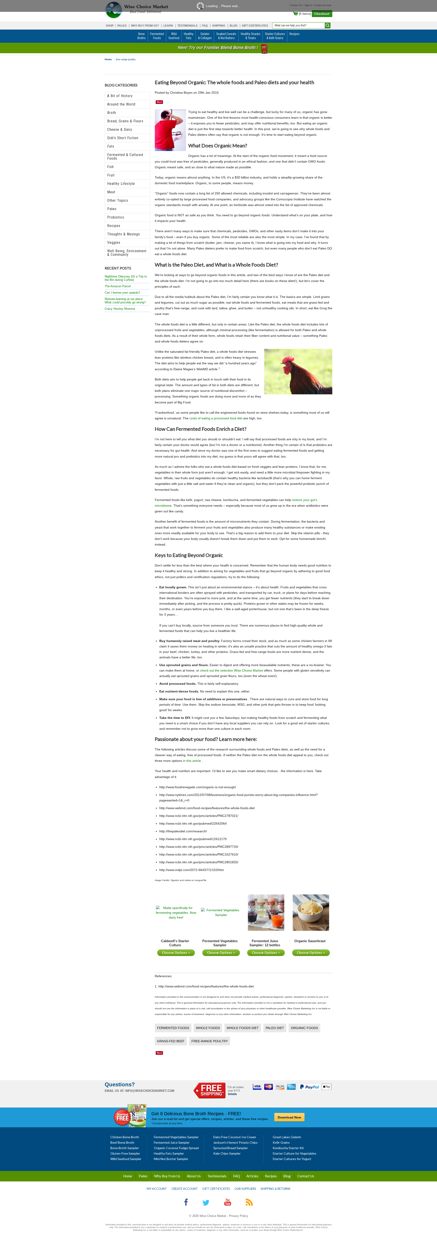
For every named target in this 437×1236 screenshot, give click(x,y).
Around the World (121, 104)
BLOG (233, 25)
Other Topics (117, 200)
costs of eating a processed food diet (216, 418)
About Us (194, 1176)
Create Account (184, 1189)
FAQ (205, 25)
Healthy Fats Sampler (169, 1153)
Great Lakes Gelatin (287, 1137)
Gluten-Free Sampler (125, 1153)
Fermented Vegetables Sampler (176, 1137)
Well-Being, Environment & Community (127, 253)
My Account (157, 1189)
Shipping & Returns (275, 1189)
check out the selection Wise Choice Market (232, 670)
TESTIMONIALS (188, 25)
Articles (252, 1176)
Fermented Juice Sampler (172, 1142)
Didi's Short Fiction (122, 138)
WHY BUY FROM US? (145, 25)
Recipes (113, 226)
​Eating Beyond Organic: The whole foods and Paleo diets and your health (234, 82)
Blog (287, 1176)
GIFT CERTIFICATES (255, 25)
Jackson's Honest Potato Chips (235, 1142)
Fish (110, 167)
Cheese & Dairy (119, 129)
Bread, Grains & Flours (125, 121)
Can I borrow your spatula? (122, 292)
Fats (110, 146)
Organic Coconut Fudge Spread (176, 1148)
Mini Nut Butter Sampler (171, 1158)
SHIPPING (218, 25)
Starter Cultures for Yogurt (292, 1158)
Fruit (111, 175)
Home (108, 59)
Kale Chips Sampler (227, 1153)
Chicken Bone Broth (124, 1137)
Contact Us (305, 1176)
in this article (192, 761)
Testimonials (216, 1176)
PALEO (122, 25)
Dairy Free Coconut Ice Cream (234, 1137)
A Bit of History (120, 96)
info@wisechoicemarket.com (149, 1091)
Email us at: (114, 1091)
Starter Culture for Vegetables (294, 1153)
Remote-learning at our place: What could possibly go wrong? (125, 300)
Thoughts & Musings (123, 234)
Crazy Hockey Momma (120, 308)
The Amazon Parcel (118, 286)
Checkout (321, 13)
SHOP (110, 25)
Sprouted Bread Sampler (230, 1148)
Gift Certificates (216, 1189)
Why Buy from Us (167, 1176)
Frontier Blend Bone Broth (230, 47)
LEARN (168, 25)
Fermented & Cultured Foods (125, 157)
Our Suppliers (245, 1189)
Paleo (112, 209)
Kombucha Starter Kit (288, 1148)
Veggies (113, 242)
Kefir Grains (281, 1142)
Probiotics (115, 217)
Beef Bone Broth (122, 1142)
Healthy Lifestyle (121, 183)
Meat (111, 192)
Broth (111, 113)
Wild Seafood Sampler (125, 1158)
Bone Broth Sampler (124, 1148)
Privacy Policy (238, 1216)
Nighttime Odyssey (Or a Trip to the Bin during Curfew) (126, 278)
